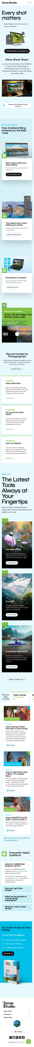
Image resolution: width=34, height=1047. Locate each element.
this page (16, 878)
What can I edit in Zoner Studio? (15, 908)
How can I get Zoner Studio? (14, 889)
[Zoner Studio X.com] (17, 1037)
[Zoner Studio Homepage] (9, 3)
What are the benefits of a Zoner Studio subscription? (16, 898)
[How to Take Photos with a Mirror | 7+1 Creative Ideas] (17, 758)
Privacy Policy (8, 1017)
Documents (7, 1014)
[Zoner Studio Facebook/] (10, 1037)
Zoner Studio (8, 1011)
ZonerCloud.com (21, 1042)
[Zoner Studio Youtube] (13, 1037)
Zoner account (20, 871)
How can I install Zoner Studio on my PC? (15, 865)
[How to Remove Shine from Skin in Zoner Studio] (17, 713)
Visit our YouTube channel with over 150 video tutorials (17, 839)
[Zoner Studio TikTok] (23, 1037)
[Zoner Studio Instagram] (20, 1037)
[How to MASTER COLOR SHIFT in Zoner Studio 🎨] (17, 804)
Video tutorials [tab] (19, 697)
